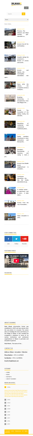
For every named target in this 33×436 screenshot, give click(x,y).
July (23, 390)
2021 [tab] (8, 406)
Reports (9, 377)
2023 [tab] (8, 399)
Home (8, 372)
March (13, 390)
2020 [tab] (8, 409)
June (21, 390)
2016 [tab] (8, 421)
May (19, 390)
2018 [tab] (8, 415)
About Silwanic (11, 379)
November (16, 391)
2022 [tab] (8, 403)
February (10, 390)
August (25, 390)
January (6, 390)
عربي (26, 8)
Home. (5, 24)
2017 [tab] (8, 418)
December (21, 391)
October (12, 391)
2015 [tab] (8, 424)
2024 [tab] (8, 387)
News (8, 374)
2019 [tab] (8, 412)
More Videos (24, 268)
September (7, 391)
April (17, 390)
